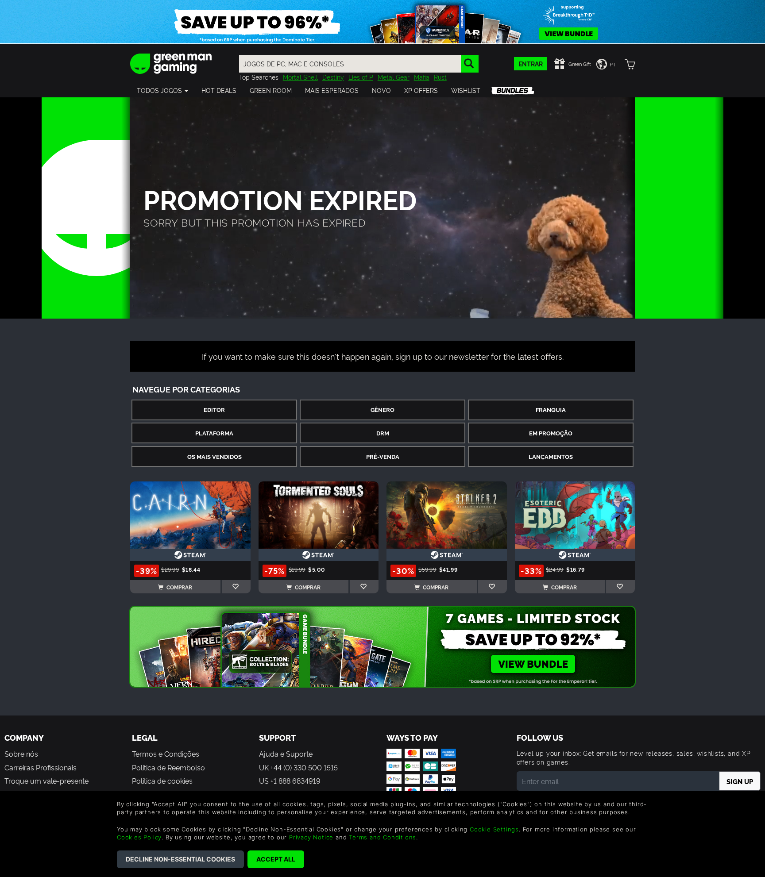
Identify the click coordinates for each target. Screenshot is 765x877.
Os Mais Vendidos (214, 456)
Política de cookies (162, 780)
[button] (162, 90)
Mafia (421, 77)
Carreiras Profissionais (40, 767)
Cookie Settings (494, 829)
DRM (382, 433)
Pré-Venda (382, 456)
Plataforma (214, 433)
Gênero (382, 409)
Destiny (333, 77)
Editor (214, 409)
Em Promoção (550, 433)
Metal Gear (394, 77)
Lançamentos (551, 456)
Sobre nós (21, 753)
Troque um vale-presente (46, 780)
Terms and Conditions (382, 837)
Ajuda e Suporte (286, 753)
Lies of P (360, 77)
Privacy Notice (311, 837)
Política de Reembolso (168, 767)
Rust (440, 77)
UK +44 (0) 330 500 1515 (298, 767)
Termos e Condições (165, 753)
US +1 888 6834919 (290, 780)
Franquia (551, 409)
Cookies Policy (139, 837)
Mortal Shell (300, 77)
